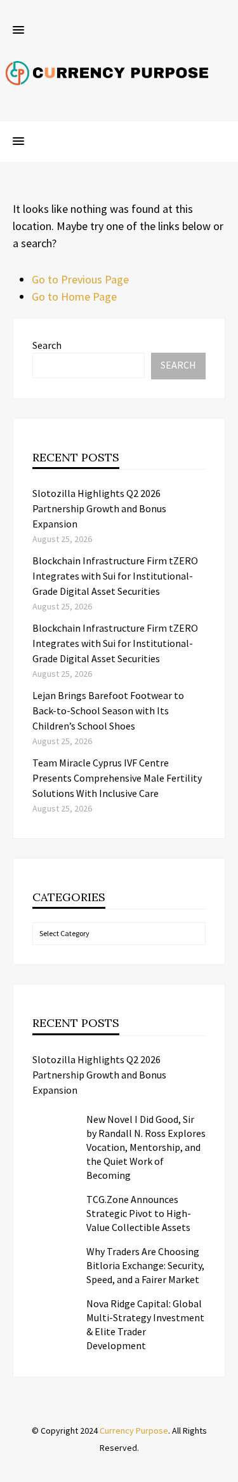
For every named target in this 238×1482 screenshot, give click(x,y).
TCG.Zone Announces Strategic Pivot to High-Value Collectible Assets (138, 1213)
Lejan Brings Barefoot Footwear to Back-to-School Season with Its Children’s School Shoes (108, 710)
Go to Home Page (74, 296)
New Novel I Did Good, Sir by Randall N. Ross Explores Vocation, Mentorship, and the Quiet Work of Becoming (146, 1147)
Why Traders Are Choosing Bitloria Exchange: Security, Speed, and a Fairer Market (145, 1265)
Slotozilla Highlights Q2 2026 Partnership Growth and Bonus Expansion (99, 508)
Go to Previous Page (80, 279)
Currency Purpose (134, 1430)
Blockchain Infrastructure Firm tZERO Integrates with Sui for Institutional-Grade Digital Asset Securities (115, 575)
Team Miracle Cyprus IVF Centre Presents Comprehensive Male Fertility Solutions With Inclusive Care (117, 777)
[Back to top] (225, 1469)
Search (47, 345)
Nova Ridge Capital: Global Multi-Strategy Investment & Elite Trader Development (145, 1324)
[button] (18, 30)
